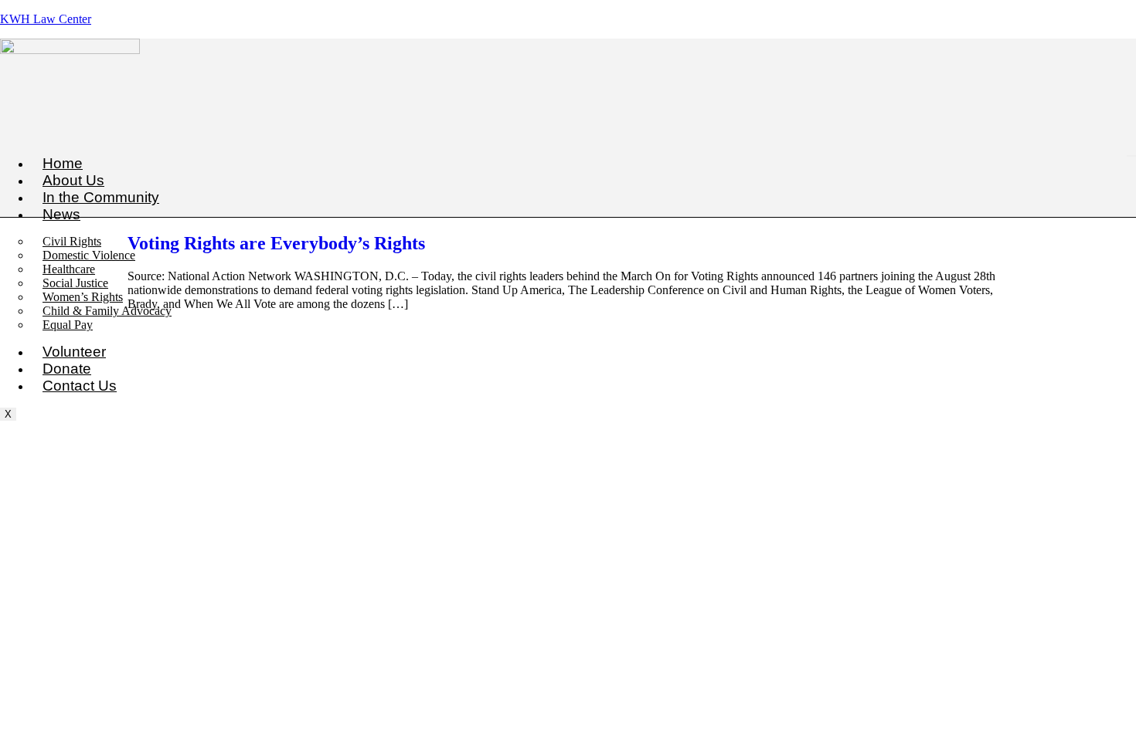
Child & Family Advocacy (107, 310)
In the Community (101, 197)
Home (63, 163)
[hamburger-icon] (1131, 156)
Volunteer (74, 352)
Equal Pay (68, 324)
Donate (67, 369)
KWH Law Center (45, 18)
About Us (73, 180)
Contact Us (80, 385)
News (61, 214)
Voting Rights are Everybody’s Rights (276, 243)
